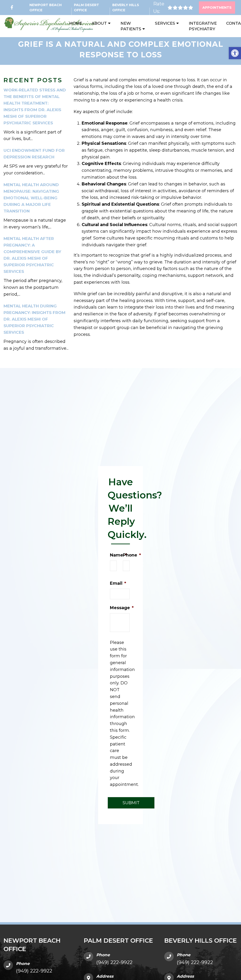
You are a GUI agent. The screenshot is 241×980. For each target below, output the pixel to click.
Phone (132, 555)
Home (75, 23)
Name (118, 555)
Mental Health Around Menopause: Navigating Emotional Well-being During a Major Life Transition (31, 197)
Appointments (217, 7)
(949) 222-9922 (34, 971)
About (99, 23)
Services (165, 23)
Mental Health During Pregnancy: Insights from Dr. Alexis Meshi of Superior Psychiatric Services (34, 319)
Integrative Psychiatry (203, 26)
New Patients (130, 26)
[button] (235, 53)
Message (122, 607)
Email (118, 583)
